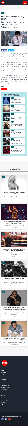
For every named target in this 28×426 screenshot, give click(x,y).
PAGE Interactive (23, 422)
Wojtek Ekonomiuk (18, 30)
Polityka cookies (5, 400)
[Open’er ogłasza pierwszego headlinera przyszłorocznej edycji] (6, 106)
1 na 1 (2, 383)
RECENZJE (3, 379)
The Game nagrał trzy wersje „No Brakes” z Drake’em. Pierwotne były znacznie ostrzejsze (16, 143)
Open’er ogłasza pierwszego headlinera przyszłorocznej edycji (16, 109)
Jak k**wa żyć (4, 390)
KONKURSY (3, 372)
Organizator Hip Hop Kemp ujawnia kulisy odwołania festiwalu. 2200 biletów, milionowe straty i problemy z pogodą (17, 118)
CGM (3, 176)
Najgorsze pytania (5, 387)
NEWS (2, 370)
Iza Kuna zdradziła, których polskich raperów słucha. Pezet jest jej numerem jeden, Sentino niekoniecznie (17, 127)
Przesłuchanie (5, 385)
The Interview (4, 392)
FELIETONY (3, 377)
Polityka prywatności (6, 398)
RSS (2, 405)
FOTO (2, 375)
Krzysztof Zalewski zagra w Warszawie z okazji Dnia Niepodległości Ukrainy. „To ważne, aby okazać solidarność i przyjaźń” (17, 151)
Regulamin (3, 402)
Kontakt (3, 396)
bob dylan (4, 89)
